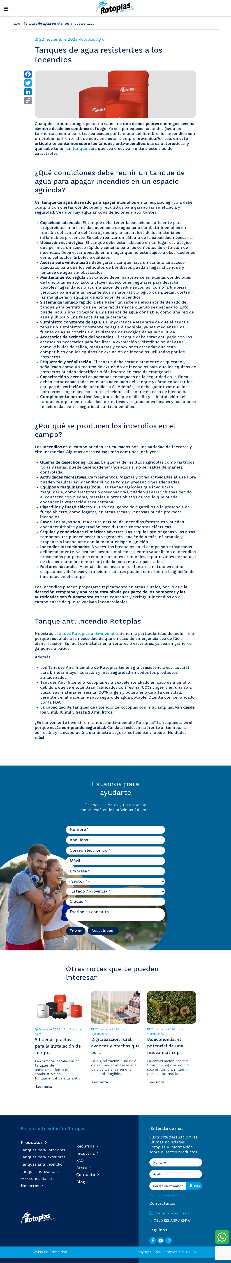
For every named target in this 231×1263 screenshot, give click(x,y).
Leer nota (44, 1087)
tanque (80, 149)
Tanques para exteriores (43, 1157)
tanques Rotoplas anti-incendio (86, 634)
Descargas (85, 1168)
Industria (86, 1154)
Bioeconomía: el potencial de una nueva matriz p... (165, 1046)
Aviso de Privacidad (50, 1252)
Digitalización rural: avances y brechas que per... (115, 1046)
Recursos (86, 1146)
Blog (81, 1182)
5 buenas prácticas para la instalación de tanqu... (58, 1046)
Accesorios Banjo (36, 1179)
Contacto (86, 1175)
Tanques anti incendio (41, 1164)
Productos (33, 1142)
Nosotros (31, 1186)
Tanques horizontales (40, 1172)
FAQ (80, 1161)
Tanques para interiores (43, 1150)
